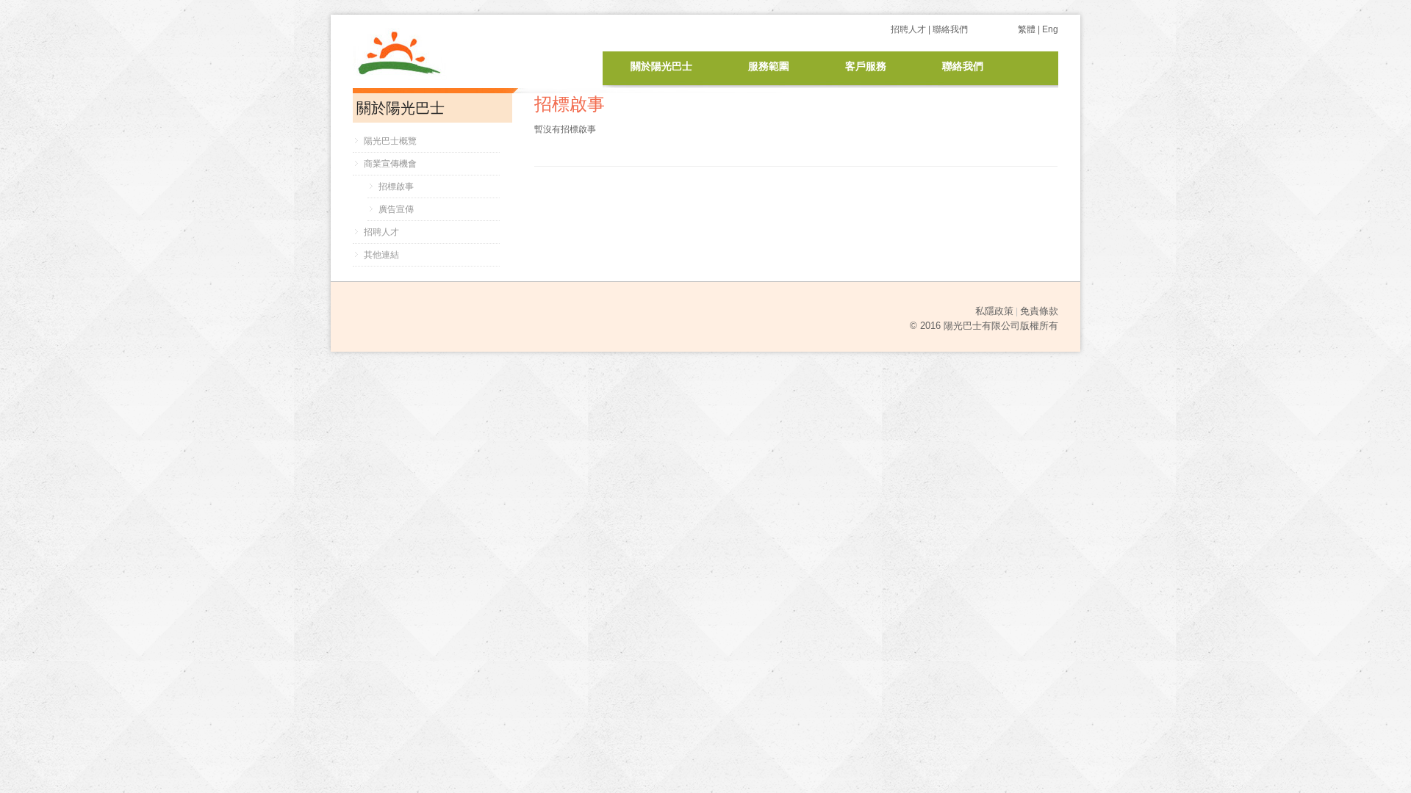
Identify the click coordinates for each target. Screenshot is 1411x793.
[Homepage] (433, 44)
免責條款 (1039, 310)
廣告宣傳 (396, 209)
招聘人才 (908, 29)
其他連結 (381, 255)
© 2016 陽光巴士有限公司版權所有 (984, 325)
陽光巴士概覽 (390, 141)
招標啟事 (396, 186)
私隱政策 (994, 310)
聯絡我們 (950, 29)
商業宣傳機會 (390, 164)
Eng (1050, 29)
